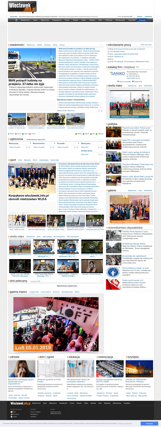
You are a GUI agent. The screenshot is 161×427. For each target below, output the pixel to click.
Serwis (116, 393)
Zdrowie (92, 20)
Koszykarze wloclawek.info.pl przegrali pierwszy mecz (77, 182)
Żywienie (17, 395)
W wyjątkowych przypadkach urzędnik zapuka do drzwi (77, 74)
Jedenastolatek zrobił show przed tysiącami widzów (76, 207)
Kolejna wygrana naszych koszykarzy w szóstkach (76, 189)
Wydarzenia (31, 45)
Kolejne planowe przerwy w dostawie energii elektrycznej (78, 107)
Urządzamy (57, 393)
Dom (100, 20)
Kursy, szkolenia (72, 396)
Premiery (109, 393)
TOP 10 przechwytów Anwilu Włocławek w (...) (44, 255)
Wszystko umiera (119, 51)
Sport (35, 20)
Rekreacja (142, 393)
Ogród (55, 396)
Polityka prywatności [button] (125, 423)
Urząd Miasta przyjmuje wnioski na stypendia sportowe (77, 180)
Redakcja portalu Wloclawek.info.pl (56, 412)
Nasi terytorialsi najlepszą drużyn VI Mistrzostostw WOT (77, 80)
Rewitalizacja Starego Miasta (133, 244)
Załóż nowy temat (146, 44)
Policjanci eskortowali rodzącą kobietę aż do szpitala (77, 96)
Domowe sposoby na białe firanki (49, 380)
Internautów (148, 86)
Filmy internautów (73, 237)
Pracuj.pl (142, 20)
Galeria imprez (18, 291)
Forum (67, 20)
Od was (62, 45)
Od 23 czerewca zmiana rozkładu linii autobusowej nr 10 (78, 89)
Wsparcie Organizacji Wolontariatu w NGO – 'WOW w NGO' (79, 60)
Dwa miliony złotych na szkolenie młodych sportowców (77, 168)
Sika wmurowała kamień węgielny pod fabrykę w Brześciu (78, 85)
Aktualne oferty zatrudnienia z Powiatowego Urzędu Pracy (78, 64)
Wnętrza (49, 396)
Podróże (135, 393)
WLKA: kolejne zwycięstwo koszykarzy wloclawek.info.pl (78, 205)
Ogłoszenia (45, 20)
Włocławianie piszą (119, 44)
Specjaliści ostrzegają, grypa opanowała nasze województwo (20, 381)
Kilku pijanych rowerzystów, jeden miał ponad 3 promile (78, 83)
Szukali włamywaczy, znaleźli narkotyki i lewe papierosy (78, 62)
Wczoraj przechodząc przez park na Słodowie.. (130, 49)
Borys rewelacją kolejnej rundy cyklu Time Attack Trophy (78, 202)
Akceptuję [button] (149, 423)
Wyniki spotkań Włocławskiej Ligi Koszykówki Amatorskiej (78, 200)
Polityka (39, 45)
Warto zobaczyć (131, 396)
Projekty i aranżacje (44, 393)
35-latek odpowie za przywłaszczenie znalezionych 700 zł (78, 92)
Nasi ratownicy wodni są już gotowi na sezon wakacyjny (78, 55)
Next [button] (92, 324)
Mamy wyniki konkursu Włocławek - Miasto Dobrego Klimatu (79, 51)
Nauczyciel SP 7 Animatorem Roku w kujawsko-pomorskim (79, 186)
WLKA (35, 160)
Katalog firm (56, 20)
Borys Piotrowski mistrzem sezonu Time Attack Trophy (77, 195)
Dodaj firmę (138, 82)
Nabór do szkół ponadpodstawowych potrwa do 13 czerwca (79, 105)
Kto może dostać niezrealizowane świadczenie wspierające (79, 67)
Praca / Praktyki (35, 412)
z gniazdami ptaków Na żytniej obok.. (126, 54)
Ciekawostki (114, 396)
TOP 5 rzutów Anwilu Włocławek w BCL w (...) (68, 255)
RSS (14, 412)
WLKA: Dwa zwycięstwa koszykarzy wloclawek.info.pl (77, 193)
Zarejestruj (148, 16)
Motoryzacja (120, 20)
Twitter (15, 416)
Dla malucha (71, 398)
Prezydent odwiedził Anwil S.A (20, 254)
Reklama (33, 416)
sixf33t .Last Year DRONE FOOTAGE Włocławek (20, 275)
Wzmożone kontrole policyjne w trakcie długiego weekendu (79, 78)
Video (84, 20)
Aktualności (84, 393)
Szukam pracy (86, 151)
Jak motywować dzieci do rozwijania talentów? (78, 380)
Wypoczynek (142, 396)
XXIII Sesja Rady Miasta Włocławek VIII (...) (44, 275)
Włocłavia (27, 160)
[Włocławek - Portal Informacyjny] (22, 7)
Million (77, 292)
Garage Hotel (34, 292)
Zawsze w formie (24, 398)
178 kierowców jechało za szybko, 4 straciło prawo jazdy (78, 69)
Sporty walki (55, 160)
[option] (56, 324)
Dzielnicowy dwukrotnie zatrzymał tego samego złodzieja (78, 103)
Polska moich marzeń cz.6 (132, 280)
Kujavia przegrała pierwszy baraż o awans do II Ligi (76, 171)
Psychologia (12, 398)
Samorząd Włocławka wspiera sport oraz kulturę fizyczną (78, 173)
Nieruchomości (39, 143)
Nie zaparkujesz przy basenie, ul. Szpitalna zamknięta (77, 58)
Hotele (128, 393)
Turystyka (131, 20)
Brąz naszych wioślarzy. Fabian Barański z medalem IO (77, 209)
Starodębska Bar (67, 292)
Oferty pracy (85, 143)
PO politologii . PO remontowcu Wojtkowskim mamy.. (132, 61)
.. (114, 59)
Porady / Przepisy (103, 396)
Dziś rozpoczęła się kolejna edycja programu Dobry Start (78, 53)
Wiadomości (25, 20)
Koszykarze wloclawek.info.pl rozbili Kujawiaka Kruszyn (78, 191)
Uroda (10, 395)
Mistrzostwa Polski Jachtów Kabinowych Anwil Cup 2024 (78, 211)
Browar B (56, 292)
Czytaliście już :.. (119, 56)
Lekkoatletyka (44, 160)
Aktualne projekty (86, 396)
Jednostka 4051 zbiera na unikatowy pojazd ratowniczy (77, 76)
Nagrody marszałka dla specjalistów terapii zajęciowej (77, 94)
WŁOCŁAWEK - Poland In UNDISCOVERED (67, 275)
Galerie (75, 20)
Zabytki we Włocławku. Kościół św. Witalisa (136, 380)
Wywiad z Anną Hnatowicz (92, 274)
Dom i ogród (46, 356)
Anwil (20, 160)
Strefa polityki (47, 237)
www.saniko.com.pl (133, 78)
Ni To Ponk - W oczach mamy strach (92, 255)
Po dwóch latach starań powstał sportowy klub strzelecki (78, 166)
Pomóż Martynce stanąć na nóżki (135, 268)
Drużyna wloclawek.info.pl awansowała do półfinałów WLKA (79, 175)
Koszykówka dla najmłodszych (134, 256)
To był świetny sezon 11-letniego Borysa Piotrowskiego (77, 184)
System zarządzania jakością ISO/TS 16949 (109, 380)
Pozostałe (61, 143)
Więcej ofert (84, 147)
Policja (55, 45)
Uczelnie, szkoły (72, 393)
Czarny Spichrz (46, 292)
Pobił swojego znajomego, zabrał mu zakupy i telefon (77, 87)
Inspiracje (41, 396)
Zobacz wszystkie (14, 147)
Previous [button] (19, 324)
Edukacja (108, 20)
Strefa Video (115, 85)
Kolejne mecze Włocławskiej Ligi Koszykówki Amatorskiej (78, 198)
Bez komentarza (59, 237)
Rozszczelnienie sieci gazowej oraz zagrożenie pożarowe (78, 71)
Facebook (16, 414)
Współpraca (34, 414)
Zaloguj (139, 16)
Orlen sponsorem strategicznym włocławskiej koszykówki (78, 177)
